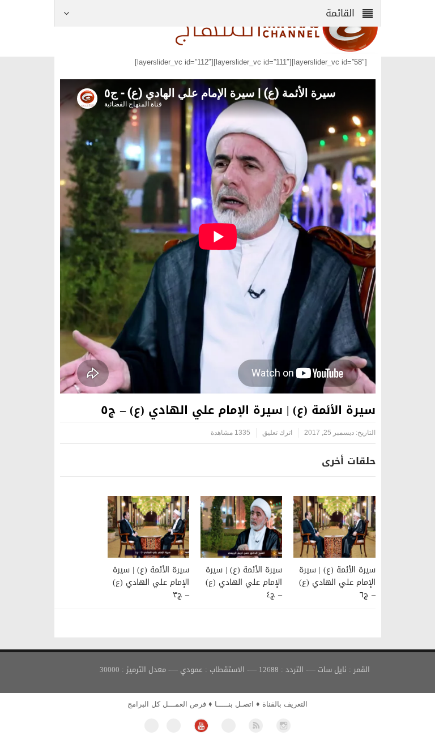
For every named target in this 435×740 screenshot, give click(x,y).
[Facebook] (151, 725)
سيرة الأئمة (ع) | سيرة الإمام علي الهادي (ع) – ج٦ (337, 582)
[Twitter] (174, 725)
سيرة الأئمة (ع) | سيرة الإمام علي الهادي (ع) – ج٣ (151, 582)
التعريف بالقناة (285, 704)
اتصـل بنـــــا (234, 704)
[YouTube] (201, 725)
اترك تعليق (277, 433)
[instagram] (283, 725)
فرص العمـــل (184, 704)
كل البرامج (143, 704)
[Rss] (256, 725)
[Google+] (228, 725)
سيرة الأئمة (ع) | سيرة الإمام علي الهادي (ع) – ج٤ (244, 582)
